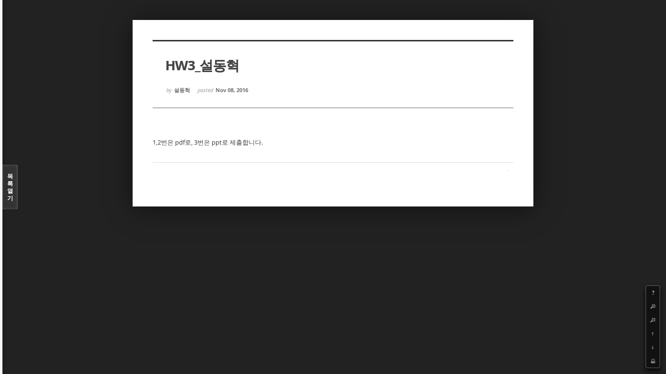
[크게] (653, 306)
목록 (10, 187)
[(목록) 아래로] (653, 347)
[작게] (653, 320)
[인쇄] (653, 361)
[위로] (653, 333)
